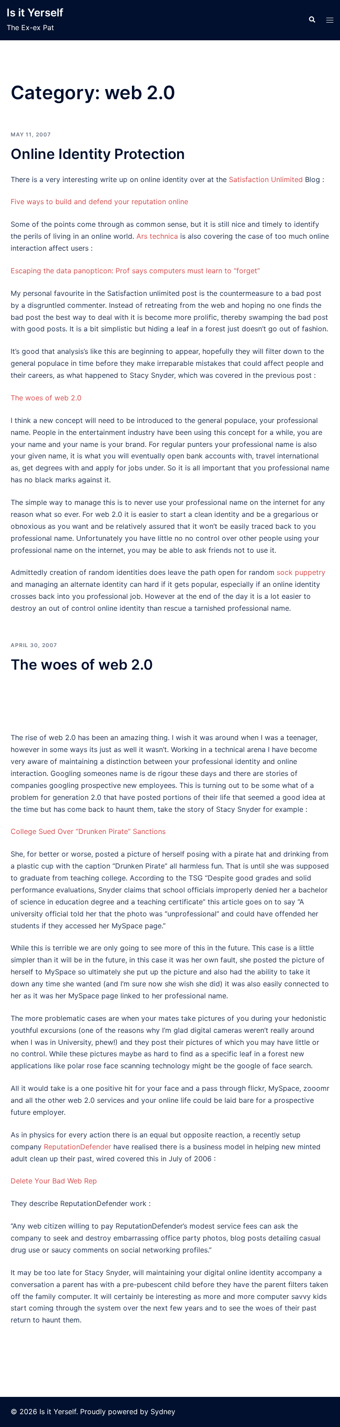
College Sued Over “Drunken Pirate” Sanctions (88, 831)
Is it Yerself (35, 12)
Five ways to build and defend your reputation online (99, 201)
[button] (311, 19)
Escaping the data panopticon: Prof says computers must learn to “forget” (135, 270)
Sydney (163, 1411)
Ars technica (157, 236)
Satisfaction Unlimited (267, 179)
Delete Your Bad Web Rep (54, 1180)
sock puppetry (301, 572)
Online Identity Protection (98, 154)
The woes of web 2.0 (46, 397)
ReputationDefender (77, 1146)
